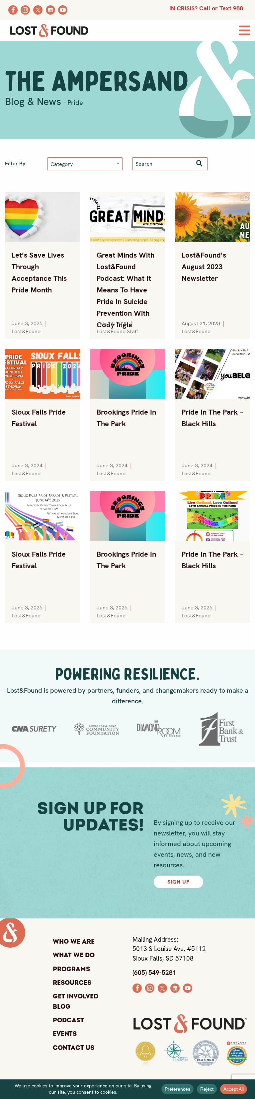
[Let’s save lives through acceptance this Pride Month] (42, 217)
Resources (72, 983)
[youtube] (187, 987)
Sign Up (178, 881)
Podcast (68, 1020)
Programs (71, 969)
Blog (61, 1007)
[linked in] (175, 987)
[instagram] (149, 987)
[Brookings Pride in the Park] (127, 374)
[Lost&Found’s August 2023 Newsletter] (212, 217)
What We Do (74, 956)
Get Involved (75, 997)
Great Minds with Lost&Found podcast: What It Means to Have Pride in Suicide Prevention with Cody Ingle (125, 290)
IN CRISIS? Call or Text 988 (206, 8)
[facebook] (137, 987)
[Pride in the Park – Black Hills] (212, 374)
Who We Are (74, 942)
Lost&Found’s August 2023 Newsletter (204, 266)
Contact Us (73, 1048)
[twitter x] (162, 987)
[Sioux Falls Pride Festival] (42, 374)
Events (65, 1034)
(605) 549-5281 (154, 973)
